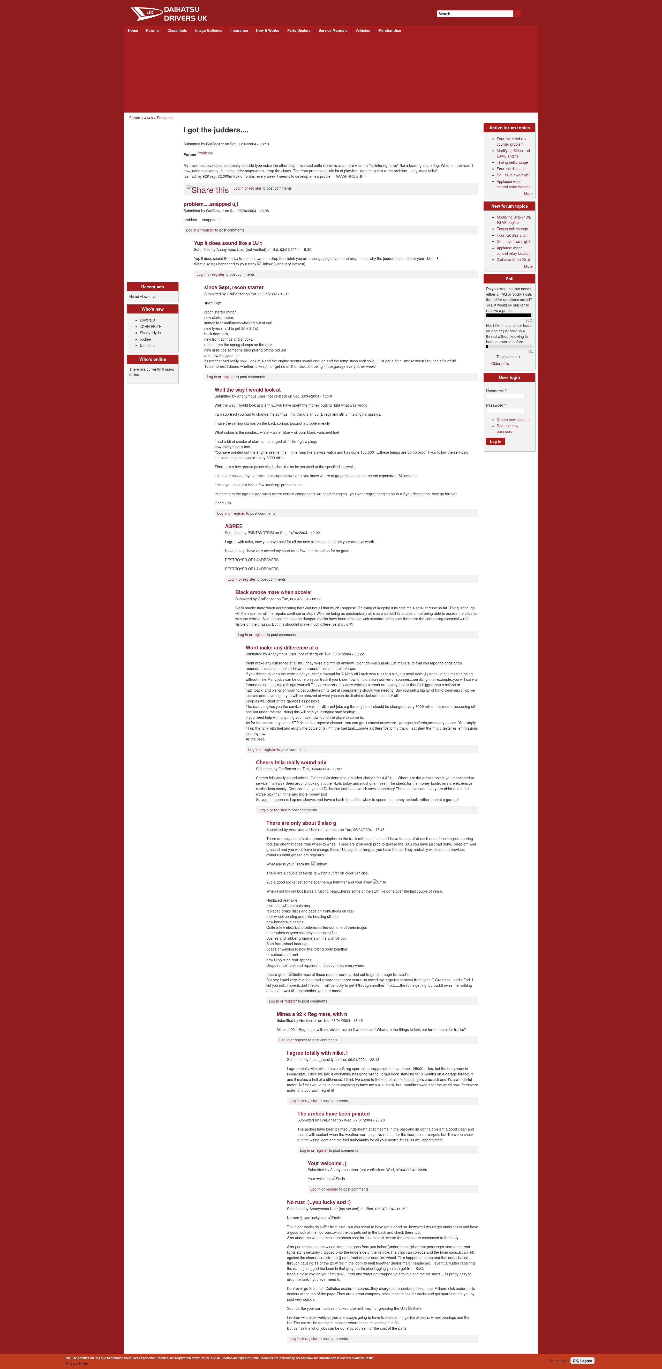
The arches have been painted (333, 1113)
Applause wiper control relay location (514, 184)
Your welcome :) (327, 1163)
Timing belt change (512, 162)
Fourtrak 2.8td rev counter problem (511, 141)
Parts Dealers (299, 30)
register (255, 188)
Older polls (500, 363)
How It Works (267, 30)
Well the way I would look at (248, 389)
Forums (153, 30)
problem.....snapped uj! (211, 203)
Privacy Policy (77, 1363)
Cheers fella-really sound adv (291, 762)
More (528, 193)
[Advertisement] (331, 74)
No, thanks (558, 1361)
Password (496, 405)
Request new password (507, 428)
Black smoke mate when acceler (273, 592)
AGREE (234, 526)
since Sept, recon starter (234, 287)
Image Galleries (208, 30)
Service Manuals (333, 30)
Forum (134, 117)
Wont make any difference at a (282, 647)
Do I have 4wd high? (513, 174)
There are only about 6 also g (301, 822)
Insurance (239, 30)
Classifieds (177, 30)
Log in (239, 188)
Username (496, 390)
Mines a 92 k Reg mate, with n (312, 1014)
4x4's (148, 117)
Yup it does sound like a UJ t (228, 242)
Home (133, 30)
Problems (164, 117)
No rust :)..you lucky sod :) (319, 1202)
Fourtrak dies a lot (511, 168)
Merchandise (389, 30)
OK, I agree (582, 1361)
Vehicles (363, 30)
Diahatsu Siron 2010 (513, 259)
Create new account (513, 419)
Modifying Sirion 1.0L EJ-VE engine (514, 153)
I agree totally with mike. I (317, 1052)
